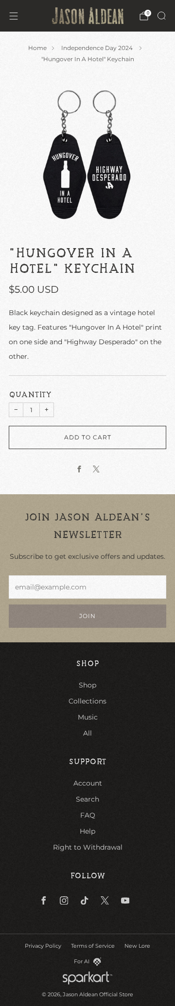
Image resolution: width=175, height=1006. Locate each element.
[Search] (161, 15)
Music (88, 717)
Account (87, 783)
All (87, 733)
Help (87, 831)
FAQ (87, 815)
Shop (87, 685)
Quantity (30, 394)
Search (87, 799)
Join (87, 616)
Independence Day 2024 (97, 47)
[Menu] (13, 16)
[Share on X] (96, 469)
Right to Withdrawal (87, 847)
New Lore (137, 945)
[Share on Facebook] (79, 469)
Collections (87, 701)
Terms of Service (93, 945)
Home (37, 47)
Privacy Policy (43, 945)
